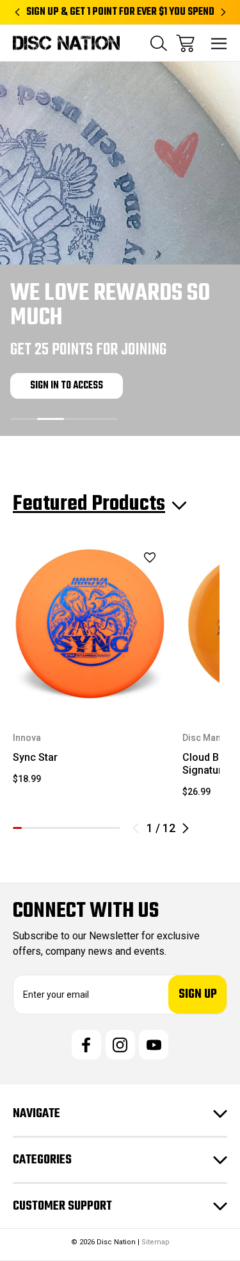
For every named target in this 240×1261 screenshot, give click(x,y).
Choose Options (90, 675)
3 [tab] (35, 828)
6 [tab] (62, 828)
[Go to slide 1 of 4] (23, 419)
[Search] (158, 43)
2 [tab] (26, 828)
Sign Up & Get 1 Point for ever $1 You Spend (120, 12)
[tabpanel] (90, 670)
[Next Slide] (185, 828)
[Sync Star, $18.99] (90, 623)
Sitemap (155, 1242)
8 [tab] (80, 828)
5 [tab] (53, 828)
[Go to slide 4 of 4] (104, 419)
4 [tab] (44, 828)
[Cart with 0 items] (185, 43)
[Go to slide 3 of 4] (77, 419)
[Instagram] (120, 1044)
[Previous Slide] (136, 828)
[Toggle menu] (219, 43)
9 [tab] (88, 828)
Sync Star (35, 757)
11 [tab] (106, 828)
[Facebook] (86, 1044)
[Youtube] (153, 1044)
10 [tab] (97, 828)
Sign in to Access (66, 386)
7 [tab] (71, 828)
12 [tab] (115, 828)
